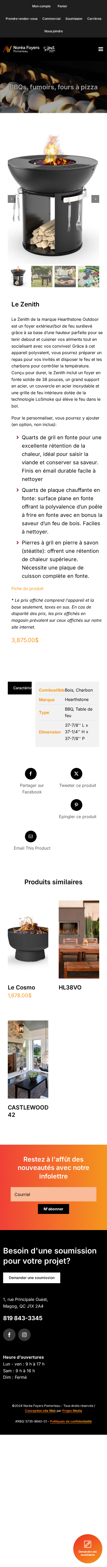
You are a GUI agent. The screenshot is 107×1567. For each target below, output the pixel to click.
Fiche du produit (27, 588)
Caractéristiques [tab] (22, 688)
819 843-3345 (23, 1318)
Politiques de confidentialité (71, 1421)
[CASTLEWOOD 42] (28, 1024)
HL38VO (70, 987)
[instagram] (24, 1334)
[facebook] (9, 1334)
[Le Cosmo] (28, 904)
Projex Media (72, 1411)
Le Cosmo (21, 987)
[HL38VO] (79, 904)
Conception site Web (40, 1411)
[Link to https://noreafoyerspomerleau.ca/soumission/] (87, 1548)
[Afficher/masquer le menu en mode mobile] (101, 49)
